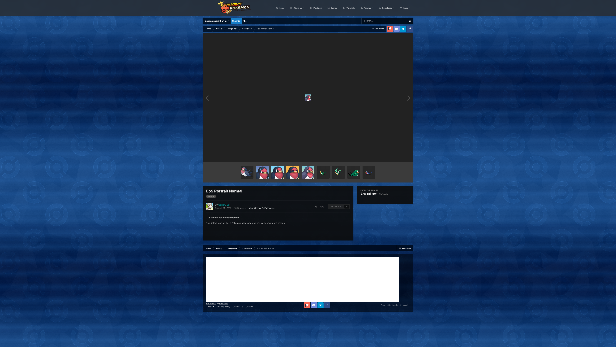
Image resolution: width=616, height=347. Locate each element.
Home (281, 8)
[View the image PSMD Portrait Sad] (262, 172)
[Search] (410, 21)
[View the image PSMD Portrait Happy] (292, 172)
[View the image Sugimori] (247, 172)
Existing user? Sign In (216, 21)
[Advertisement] (302, 279)
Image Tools (400, 156)
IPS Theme (211, 303)
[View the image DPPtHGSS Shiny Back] (353, 172)
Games (333, 8)
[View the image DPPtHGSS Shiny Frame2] (323, 172)
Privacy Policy (223, 306)
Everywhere (397, 21)
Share (320, 206)
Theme (209, 306)
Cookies (249, 306)
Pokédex (317, 8)
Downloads (386, 8)
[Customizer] (245, 21)
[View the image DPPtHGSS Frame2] (369, 172)
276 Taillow (368, 193)
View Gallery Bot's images (261, 208)
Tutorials (350, 8)
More (406, 8)
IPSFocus (223, 303)
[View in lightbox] (308, 97)
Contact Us (238, 306)
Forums (367, 8)
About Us (297, 8)
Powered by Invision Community (395, 305)
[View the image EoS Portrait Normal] (308, 172)
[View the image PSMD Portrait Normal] (277, 172)
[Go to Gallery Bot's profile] (209, 206)
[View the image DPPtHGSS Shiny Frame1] (338, 172)
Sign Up (236, 21)
